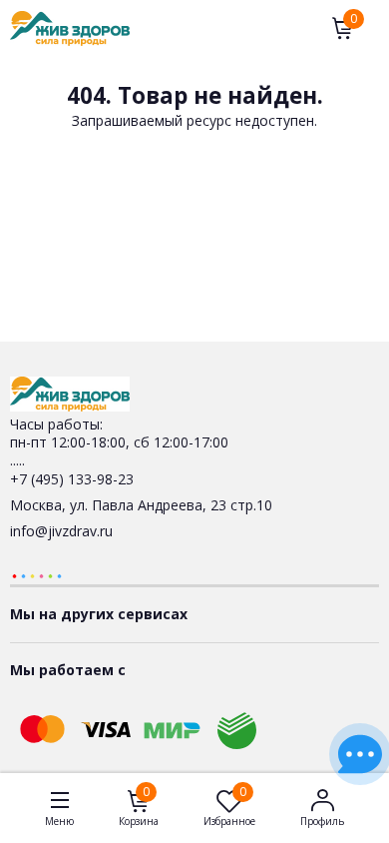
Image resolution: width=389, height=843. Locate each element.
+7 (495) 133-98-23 (72, 478)
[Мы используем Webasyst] (37, 574)
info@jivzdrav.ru (61, 530)
